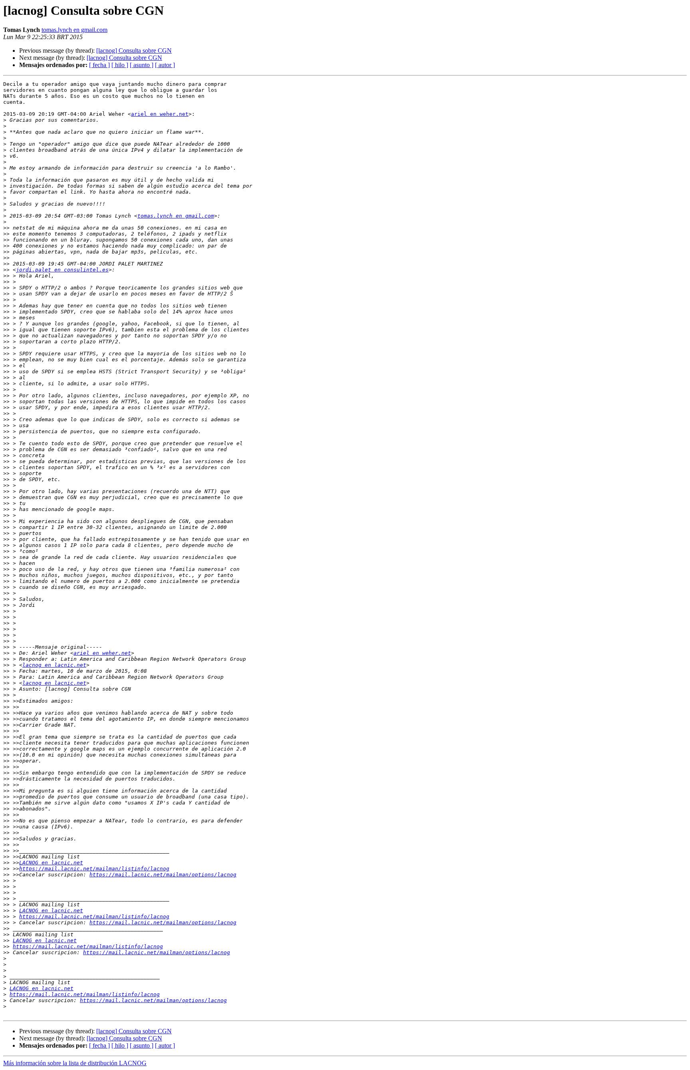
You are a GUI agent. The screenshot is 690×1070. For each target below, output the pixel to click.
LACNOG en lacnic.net (51, 863)
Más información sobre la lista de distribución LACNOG (75, 1063)
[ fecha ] (99, 64)
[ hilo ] (119, 64)
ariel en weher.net (159, 114)
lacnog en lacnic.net (54, 665)
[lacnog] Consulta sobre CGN (134, 50)
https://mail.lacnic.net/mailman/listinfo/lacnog (94, 869)
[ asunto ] (141, 64)
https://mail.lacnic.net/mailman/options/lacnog (162, 875)
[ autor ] (165, 64)
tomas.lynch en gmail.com (74, 29)
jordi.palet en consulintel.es (62, 270)
